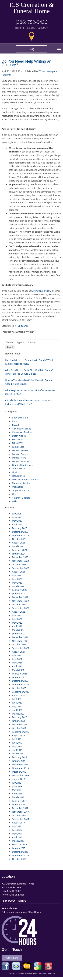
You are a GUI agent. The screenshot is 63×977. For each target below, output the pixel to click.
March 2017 (18, 840)
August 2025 (18, 542)
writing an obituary (41, 290)
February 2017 (19, 844)
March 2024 (18, 546)
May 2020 (17, 706)
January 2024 (18, 553)
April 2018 (17, 793)
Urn (14, 494)
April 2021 (17, 666)
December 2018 (20, 764)
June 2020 (17, 702)
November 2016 (20, 855)
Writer (41, 71)
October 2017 (19, 815)
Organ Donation (20, 490)
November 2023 (20, 560)
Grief (14, 472)
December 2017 (20, 808)
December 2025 (20, 531)
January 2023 (18, 593)
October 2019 (19, 728)
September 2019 (20, 731)
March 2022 (18, 629)
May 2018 (17, 789)
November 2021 (20, 640)
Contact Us (12, 957)
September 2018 (20, 775)
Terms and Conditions (46, 973)
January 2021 (18, 677)
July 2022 (16, 615)
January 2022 (18, 633)
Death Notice (19, 435)
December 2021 (20, 637)
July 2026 (16, 513)
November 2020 (20, 684)
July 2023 (16, 575)
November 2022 (20, 600)
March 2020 (18, 713)
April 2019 (17, 750)
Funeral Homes (20, 450)
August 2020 (18, 695)
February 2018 (19, 800)
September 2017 (20, 819)
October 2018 (19, 771)
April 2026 (17, 524)
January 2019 (18, 760)
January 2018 (18, 804)
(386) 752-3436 (31, 22)
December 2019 (20, 724)
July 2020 (16, 699)
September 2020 (20, 691)
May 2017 (17, 833)
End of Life (17, 439)
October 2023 (19, 564)
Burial (15, 421)
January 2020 (18, 720)
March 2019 (18, 753)
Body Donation (20, 417)
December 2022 (20, 597)
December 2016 (20, 851)
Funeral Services (20, 461)
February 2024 (19, 550)
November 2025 (20, 535)
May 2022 (17, 622)
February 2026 (19, 528)
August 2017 (18, 822)
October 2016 (19, 859)
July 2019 (16, 739)
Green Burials (19, 468)
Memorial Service (21, 483)
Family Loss (18, 446)
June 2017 (17, 830)
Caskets (16, 425)
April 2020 (17, 710)
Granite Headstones (22, 465)
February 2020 (19, 717)
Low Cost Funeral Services (25, 479)
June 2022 (17, 619)
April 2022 (17, 626)
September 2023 (20, 568)
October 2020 (19, 688)
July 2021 (16, 655)
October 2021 (19, 644)
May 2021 (17, 662)
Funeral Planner (20, 454)
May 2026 (17, 520)
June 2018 (17, 786)
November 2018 (20, 768)
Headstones (18, 475)
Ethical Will (17, 443)
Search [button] (9, 347)
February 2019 (19, 757)
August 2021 (18, 651)
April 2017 (17, 837)
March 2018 (18, 797)
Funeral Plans (19, 457)
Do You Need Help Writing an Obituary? (26, 63)
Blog (31, 49)
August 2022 (18, 611)
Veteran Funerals (21, 497)
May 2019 (17, 746)
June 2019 (17, 742)
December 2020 (20, 680)
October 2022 (19, 604)
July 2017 (16, 826)
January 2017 (18, 848)
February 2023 (19, 589)
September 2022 (20, 608)
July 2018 (16, 782)
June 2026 (17, 517)
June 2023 (17, 579)
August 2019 (18, 735)
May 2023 (17, 582)
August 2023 (18, 571)
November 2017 (20, 811)
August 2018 (18, 779)
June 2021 (17, 659)
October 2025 (19, 539)
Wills (14, 501)
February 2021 (19, 673)
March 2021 (18, 670)
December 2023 (20, 557)
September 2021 (20, 648)
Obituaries (23, 325)
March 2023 (18, 586)
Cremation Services (22, 432)
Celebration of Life (21, 428)
